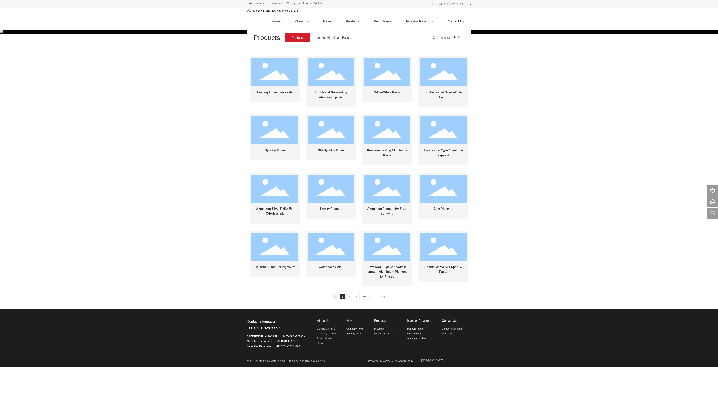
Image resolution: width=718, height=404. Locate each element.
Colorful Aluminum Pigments (274, 267)
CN (469, 4)
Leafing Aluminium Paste (333, 37)
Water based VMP (331, 267)
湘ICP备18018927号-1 (433, 360)
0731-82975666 (296, 335)
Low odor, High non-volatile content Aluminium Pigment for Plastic (387, 271)
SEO (414, 360)
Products (297, 37)
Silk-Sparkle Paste (331, 150)
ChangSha (404, 360)
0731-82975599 (454, 4)
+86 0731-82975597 (263, 328)
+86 (441, 4)
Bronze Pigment (331, 208)
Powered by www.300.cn (383, 360)
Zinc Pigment (443, 208)
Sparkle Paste (275, 150)
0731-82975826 (291, 346)
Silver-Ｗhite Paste (387, 92)
